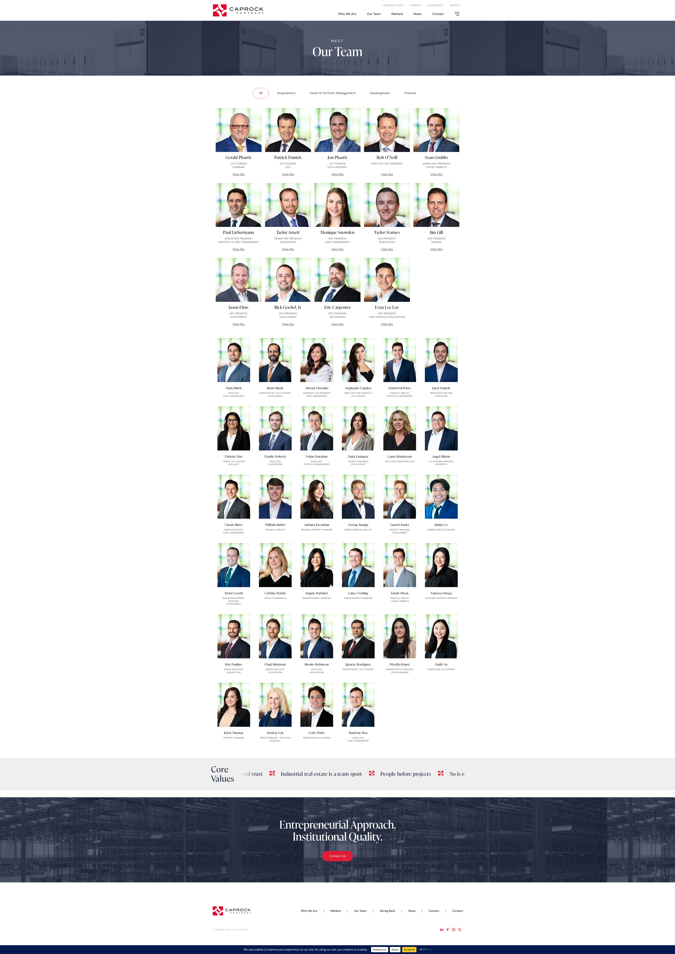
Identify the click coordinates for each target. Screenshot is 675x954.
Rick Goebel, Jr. (288, 307)
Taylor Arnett (288, 232)
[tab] (261, 93)
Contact (438, 14)
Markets (397, 14)
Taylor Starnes (387, 232)
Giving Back (387, 911)
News (418, 14)
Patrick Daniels (288, 157)
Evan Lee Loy (387, 307)
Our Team (374, 14)
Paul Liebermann (238, 232)
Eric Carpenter (337, 307)
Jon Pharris (338, 157)
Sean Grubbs (436, 157)
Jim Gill (436, 232)
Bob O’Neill (387, 157)
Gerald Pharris (238, 157)
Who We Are (347, 14)
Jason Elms (238, 307)
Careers (434, 911)
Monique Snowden (337, 232)
